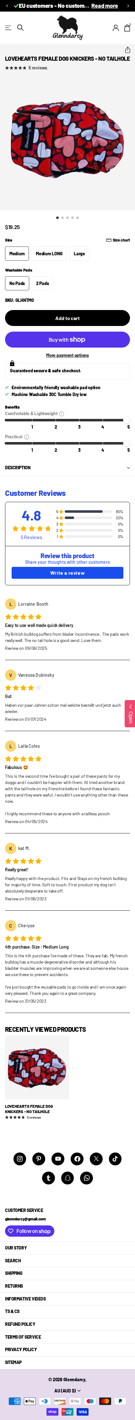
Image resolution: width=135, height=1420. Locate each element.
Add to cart (67, 318)
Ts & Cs (12, 1311)
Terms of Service (23, 1337)
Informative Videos (25, 1298)
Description (17, 467)
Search (13, 1260)
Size (67, 239)
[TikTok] (115, 1159)
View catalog (8, 28)
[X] (96, 1159)
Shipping (14, 1273)
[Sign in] (116, 27)
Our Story (16, 1247)
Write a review (67, 573)
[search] (20, 28)
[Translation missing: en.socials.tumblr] (48, 1178)
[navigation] (57, 217)
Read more (104, 5)
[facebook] (77, 1159)
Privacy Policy (21, 1349)
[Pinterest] (38, 1159)
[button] (7, 6)
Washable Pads (18, 269)
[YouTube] (57, 1159)
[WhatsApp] (86, 1178)
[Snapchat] (67, 1178)
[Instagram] (20, 1159)
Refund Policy (20, 1324)
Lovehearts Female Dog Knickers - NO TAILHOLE (29, 1109)
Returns (14, 1286)
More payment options (67, 355)
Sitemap (13, 1362)
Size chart (121, 239)
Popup (61, 413)
